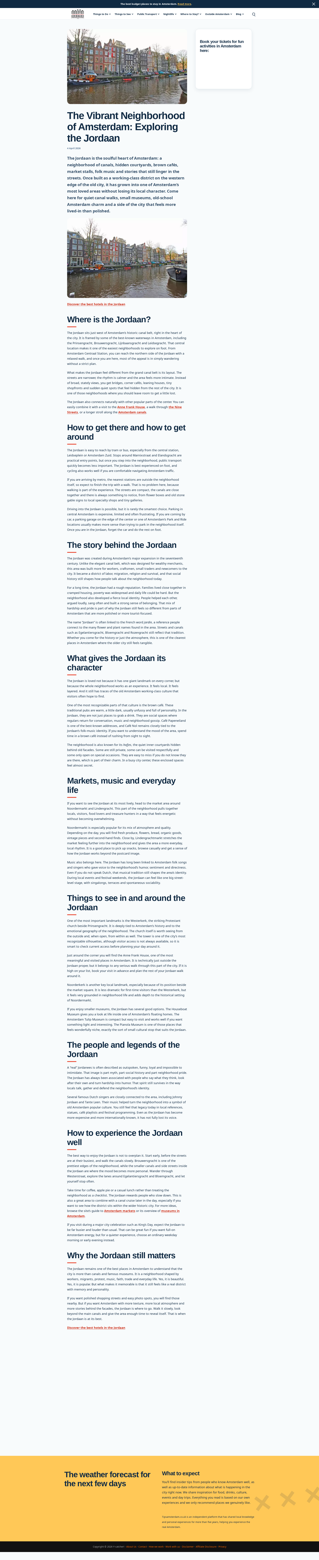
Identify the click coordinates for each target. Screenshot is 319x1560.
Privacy (222, 1546)
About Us (131, 1546)
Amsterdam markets (119, 1211)
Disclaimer (188, 1546)
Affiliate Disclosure (206, 1546)
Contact (142, 1546)
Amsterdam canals (132, 412)
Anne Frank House (131, 407)
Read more (184, 3)
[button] (253, 14)
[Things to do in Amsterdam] (77, 14)
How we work (156, 1546)
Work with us (172, 1546)
